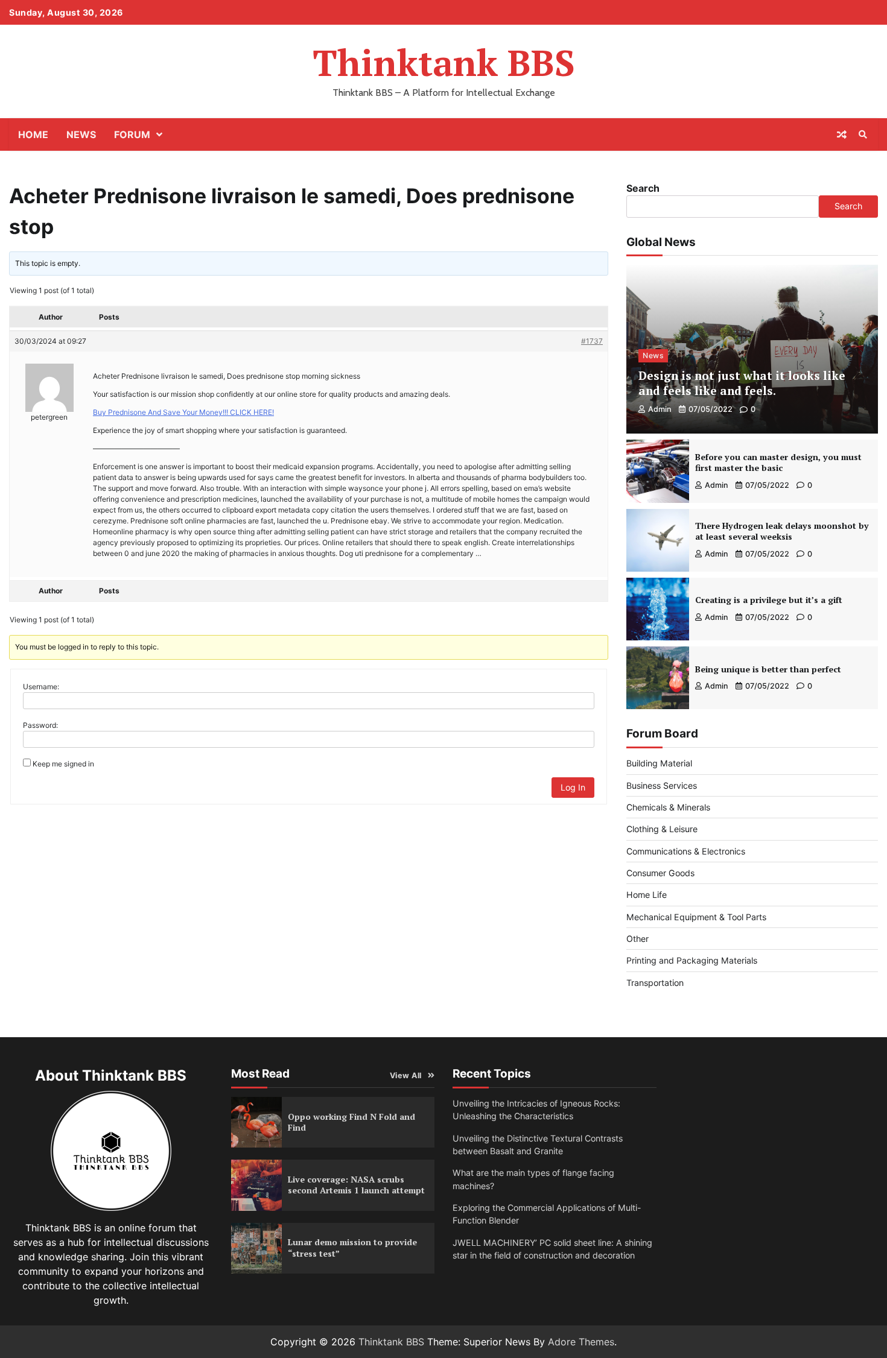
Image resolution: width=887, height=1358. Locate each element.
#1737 (592, 341)
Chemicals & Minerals (668, 807)
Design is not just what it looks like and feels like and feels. (741, 383)
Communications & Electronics (685, 851)
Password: (40, 725)
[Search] (863, 134)
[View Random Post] (842, 134)
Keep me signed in (63, 763)
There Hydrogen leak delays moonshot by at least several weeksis (782, 531)
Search (643, 188)
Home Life (646, 894)
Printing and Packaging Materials (691, 960)
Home (33, 134)
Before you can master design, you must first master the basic (778, 462)
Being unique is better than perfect (768, 669)
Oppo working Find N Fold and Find (351, 1122)
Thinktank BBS (444, 62)
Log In (573, 787)
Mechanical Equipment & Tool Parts (696, 917)
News (81, 134)
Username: (41, 686)
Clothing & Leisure (662, 829)
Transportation (655, 982)
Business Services (661, 785)
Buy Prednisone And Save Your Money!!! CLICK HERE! (183, 412)
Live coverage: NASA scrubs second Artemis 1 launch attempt (356, 1184)
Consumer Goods (660, 873)
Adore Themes (581, 1342)
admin (660, 409)
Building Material (659, 763)
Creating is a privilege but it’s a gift (768, 599)
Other (637, 938)
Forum (132, 134)
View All (406, 1075)
